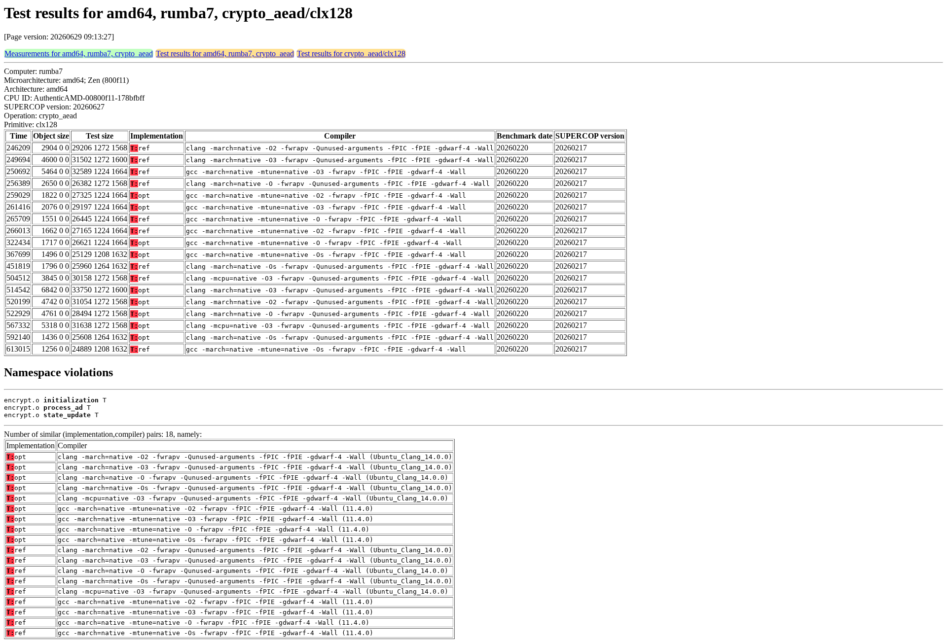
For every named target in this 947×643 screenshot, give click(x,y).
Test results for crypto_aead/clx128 (351, 53)
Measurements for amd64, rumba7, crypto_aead (78, 53)
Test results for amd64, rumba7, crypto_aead (225, 53)
